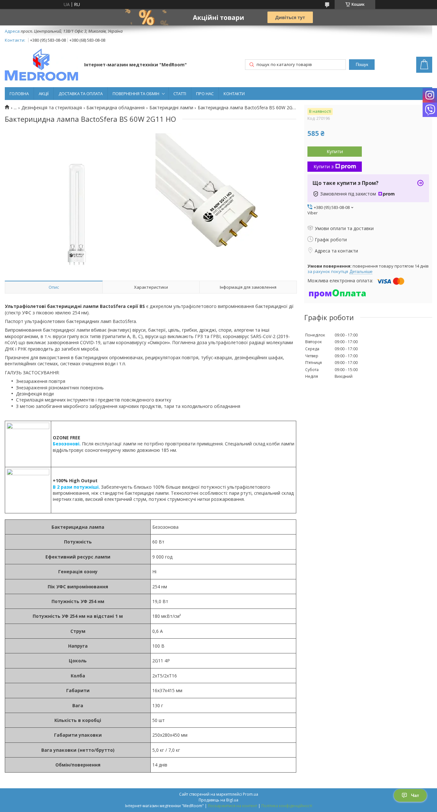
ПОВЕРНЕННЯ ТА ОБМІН (136, 93)
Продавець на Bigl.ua (218, 800)
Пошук (362, 64)
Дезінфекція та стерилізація (51, 108)
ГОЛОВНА (19, 93)
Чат (415, 795)
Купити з (324, 166)
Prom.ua (250, 794)
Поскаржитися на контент (232, 805)
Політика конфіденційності (286, 805)
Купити (335, 151)
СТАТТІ (179, 93)
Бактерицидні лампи (171, 108)
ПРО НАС (205, 93)
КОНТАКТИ (234, 93)
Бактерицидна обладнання (115, 108)
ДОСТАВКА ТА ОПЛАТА (81, 93)
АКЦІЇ (44, 93)
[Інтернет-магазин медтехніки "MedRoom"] (41, 65)
